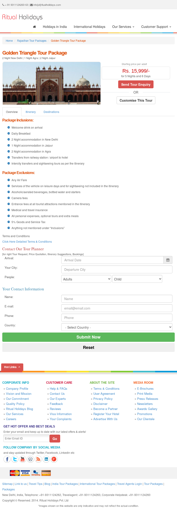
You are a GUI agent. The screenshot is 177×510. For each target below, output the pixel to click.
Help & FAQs (58, 388)
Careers (11, 419)
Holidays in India (55, 26)
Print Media (144, 393)
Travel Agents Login (129, 484)
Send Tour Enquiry (135, 84)
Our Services (122, 26)
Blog (47, 484)
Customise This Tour (136, 100)
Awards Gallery (147, 409)
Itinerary (31, 112)
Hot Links (10, 367)
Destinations (51, 112)
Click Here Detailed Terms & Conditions (27, 241)
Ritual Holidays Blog (19, 409)
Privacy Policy (103, 398)
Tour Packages (153, 484)
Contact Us (57, 393)
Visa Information (61, 414)
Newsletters (145, 403)
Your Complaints (61, 419)
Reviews (55, 409)
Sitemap (7, 484)
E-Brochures (145, 388)
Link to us (21, 484)
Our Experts (58, 398)
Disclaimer (100, 403)
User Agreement (104, 393)
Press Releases (147, 398)
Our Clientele (145, 419)
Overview (12, 112)
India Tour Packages (65, 484)
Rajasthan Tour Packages (32, 40)
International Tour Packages (97, 484)
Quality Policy (15, 403)
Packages (8, 489)
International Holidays (89, 26)
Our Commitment (17, 398)
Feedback (56, 403)
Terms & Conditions (106, 388)
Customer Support (155, 26)
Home (9, 40)
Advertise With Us (105, 419)
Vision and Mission (18, 393)
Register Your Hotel (106, 414)
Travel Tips (35, 484)
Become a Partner (105, 409)
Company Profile (17, 388)
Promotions (144, 414)
